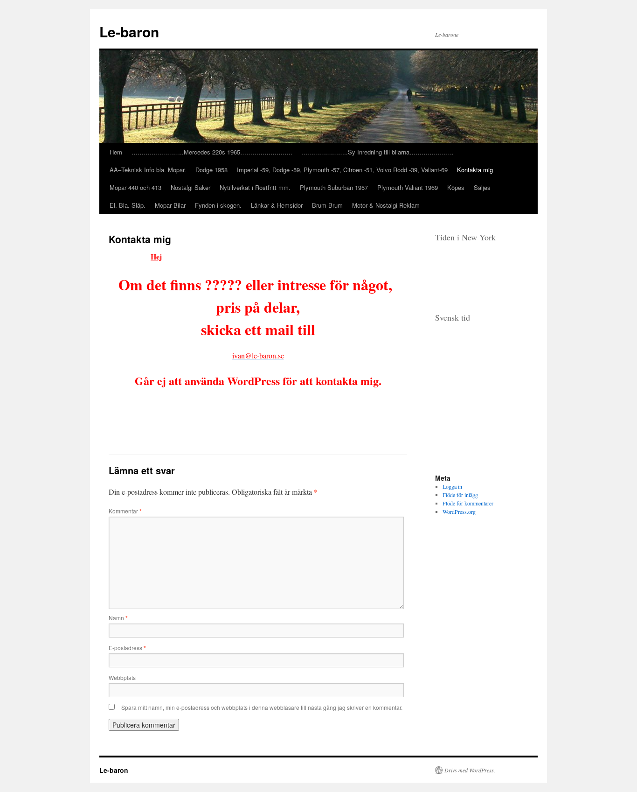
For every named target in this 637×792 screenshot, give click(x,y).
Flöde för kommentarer (468, 503)
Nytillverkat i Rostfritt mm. (255, 187)
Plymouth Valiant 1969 (407, 187)
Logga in (452, 486)
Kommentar (125, 511)
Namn (118, 618)
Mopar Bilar (170, 205)
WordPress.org (459, 511)
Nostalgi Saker (190, 187)
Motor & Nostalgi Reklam (386, 205)
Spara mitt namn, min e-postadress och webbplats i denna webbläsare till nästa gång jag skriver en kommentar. (261, 707)
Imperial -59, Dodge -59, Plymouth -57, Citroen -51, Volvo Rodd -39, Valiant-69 (342, 169)
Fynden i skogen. (218, 205)
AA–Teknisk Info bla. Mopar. (148, 169)
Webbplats (122, 677)
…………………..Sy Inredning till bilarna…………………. (378, 151)
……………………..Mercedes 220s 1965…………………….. (212, 151)
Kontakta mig (475, 169)
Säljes (482, 187)
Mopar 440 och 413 (135, 187)
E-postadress (127, 648)
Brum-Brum (327, 205)
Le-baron (129, 31)
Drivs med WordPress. (469, 770)
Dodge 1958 (211, 169)
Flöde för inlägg (460, 494)
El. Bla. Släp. (127, 205)
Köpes (455, 187)
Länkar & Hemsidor (277, 205)
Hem (116, 151)
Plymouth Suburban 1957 (334, 187)
